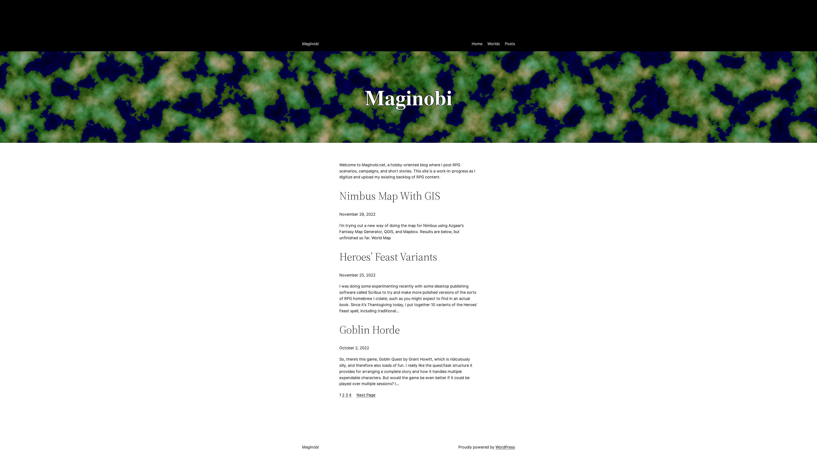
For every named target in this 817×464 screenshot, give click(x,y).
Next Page (366, 395)
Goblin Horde (369, 329)
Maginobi (310, 44)
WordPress (505, 447)
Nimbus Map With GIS (389, 195)
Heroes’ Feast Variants (388, 256)
